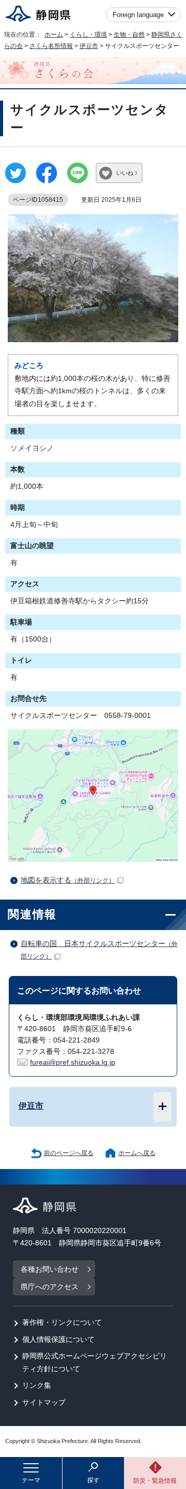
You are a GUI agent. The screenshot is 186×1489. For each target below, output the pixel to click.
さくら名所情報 (51, 46)
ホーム (53, 34)
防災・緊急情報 (155, 1480)
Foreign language (138, 15)
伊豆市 (89, 46)
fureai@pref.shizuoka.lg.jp (72, 1062)
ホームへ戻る (137, 1153)
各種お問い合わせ (50, 1269)
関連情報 (32, 914)
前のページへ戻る (69, 1153)
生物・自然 (129, 34)
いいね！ (127, 173)
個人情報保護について (58, 1339)
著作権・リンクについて (62, 1322)
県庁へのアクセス (50, 1287)
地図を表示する (68, 880)
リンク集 (36, 1385)
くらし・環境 (88, 34)
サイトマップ (44, 1402)
